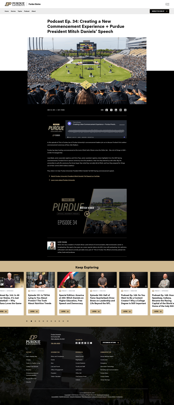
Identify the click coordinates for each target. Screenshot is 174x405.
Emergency (104, 363)
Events (53, 360)
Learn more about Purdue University (63, 180)
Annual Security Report (107, 356)
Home (7, 11)
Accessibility (55, 397)
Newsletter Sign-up (158, 11)
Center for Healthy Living (33, 363)
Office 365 (78, 373)
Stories (13, 11)
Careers (28, 360)
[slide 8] (59, 321)
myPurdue (78, 370)
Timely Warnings (105, 380)
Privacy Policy (112, 397)
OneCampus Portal (81, 376)
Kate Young (61, 110)
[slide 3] (39, 321)
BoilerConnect (80, 356)
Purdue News (104, 373)
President (53, 373)
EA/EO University (64, 397)
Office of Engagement (57, 370)
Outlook (78, 380)
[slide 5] (47, 321)
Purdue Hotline (105, 376)
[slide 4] (43, 321)
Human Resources (31, 378)
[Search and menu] (167, 4)
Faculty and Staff (80, 366)
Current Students (80, 363)
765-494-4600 (55, 343)
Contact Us (119, 397)
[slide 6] (51, 321)
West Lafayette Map (31, 356)
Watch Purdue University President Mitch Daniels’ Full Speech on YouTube (75, 176)
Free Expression (86, 397)
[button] (125, 110)
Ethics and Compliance (57, 356)
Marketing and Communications (109, 370)
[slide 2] (35, 321)
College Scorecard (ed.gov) (99, 397)
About (34, 11)
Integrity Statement (75, 397)
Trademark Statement (103, 395)
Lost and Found (55, 366)
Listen (32, 311)
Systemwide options (109, 342)
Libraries (28, 382)
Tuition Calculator (56, 376)
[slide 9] (63, 321)
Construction (104, 360)
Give (52, 363)
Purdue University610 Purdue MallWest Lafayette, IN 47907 (58, 336)
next (68, 321)
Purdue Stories (34, 4)
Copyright (67, 395)
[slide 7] (55, 321)
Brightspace (79, 360)
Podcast (26, 11)
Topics (20, 11)
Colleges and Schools (32, 366)
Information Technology (107, 366)
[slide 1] (31, 321)
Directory (28, 370)
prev (27, 321)
